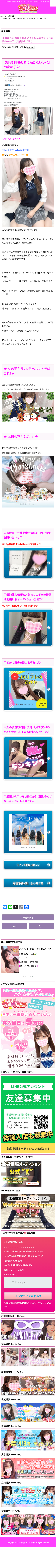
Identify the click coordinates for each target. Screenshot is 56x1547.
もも (6, 154)
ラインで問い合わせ (28, 870)
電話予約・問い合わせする (28, 888)
